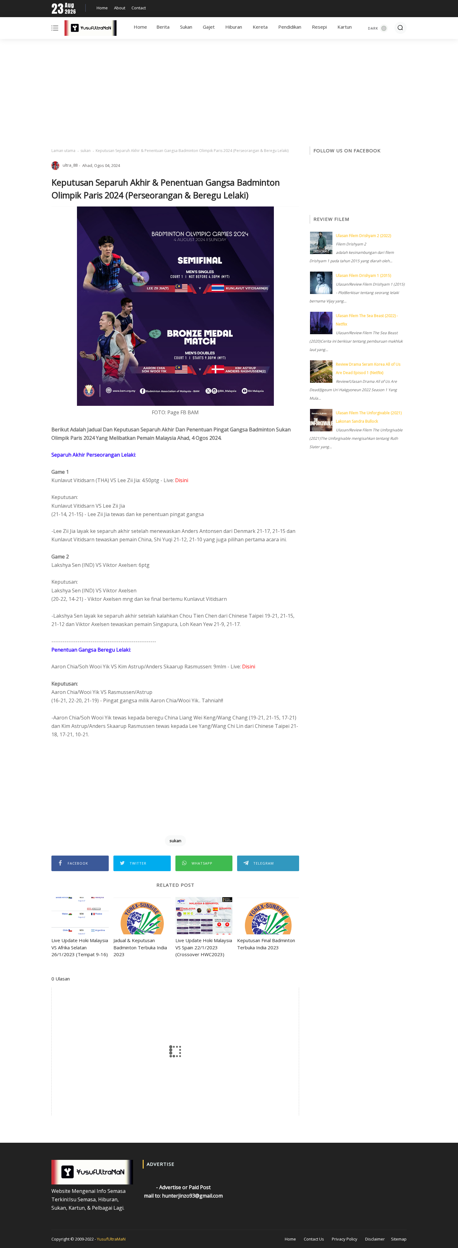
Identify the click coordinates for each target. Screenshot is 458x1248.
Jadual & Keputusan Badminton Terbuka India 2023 (140, 947)
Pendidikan (289, 27)
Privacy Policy (344, 1239)
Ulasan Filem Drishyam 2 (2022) (363, 235)
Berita (162, 27)
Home (102, 8)
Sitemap (399, 1239)
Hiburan (233, 27)
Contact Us (314, 1239)
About (119, 8)
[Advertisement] (229, 93)
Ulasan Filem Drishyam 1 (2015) (363, 275)
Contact (138, 8)
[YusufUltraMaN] (90, 29)
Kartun (344, 27)
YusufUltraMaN (111, 1239)
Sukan (186, 27)
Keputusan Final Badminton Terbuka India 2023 (266, 944)
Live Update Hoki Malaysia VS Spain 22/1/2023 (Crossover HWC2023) (203, 947)
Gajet (209, 27)
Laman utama (63, 150)
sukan (85, 150)
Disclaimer (375, 1239)
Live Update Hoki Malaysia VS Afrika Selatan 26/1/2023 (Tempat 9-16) (79, 947)
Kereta (260, 27)
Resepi (319, 27)
